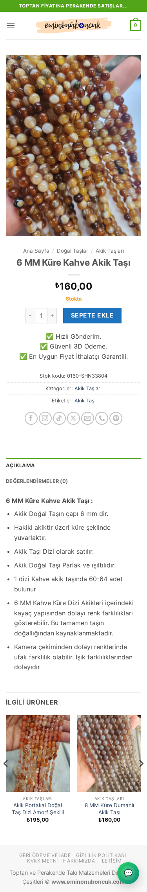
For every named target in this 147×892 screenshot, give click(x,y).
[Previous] (6, 779)
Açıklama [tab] (20, 465)
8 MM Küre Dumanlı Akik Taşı (109, 808)
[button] (10, 25)
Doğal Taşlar (72, 251)
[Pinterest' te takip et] (115, 418)
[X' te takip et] (73, 418)
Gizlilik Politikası (101, 855)
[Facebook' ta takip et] (31, 418)
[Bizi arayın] (101, 418)
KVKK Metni (42, 861)
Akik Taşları (110, 251)
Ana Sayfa (36, 251)
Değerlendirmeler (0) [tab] (37, 481)
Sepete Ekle (92, 315)
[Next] (140, 779)
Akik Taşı (85, 401)
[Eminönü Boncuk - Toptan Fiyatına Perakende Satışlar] (73, 25)
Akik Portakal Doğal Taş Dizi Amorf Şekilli (38, 808)
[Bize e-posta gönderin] (87, 418)
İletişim (111, 861)
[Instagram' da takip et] (45, 418)
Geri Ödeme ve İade (45, 855)
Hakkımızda (79, 861)
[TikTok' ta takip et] (59, 418)
